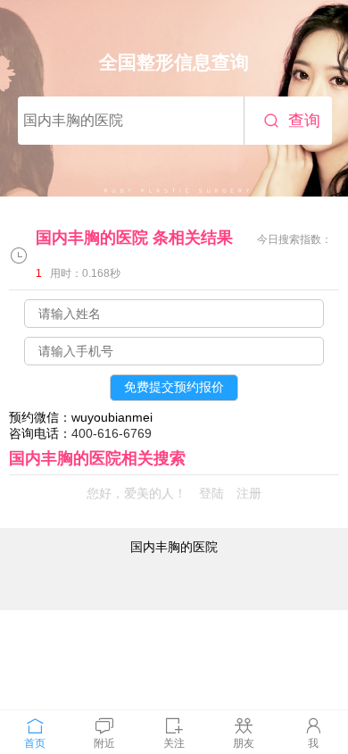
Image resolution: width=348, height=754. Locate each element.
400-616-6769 (111, 433)
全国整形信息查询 (174, 62)
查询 (304, 121)
